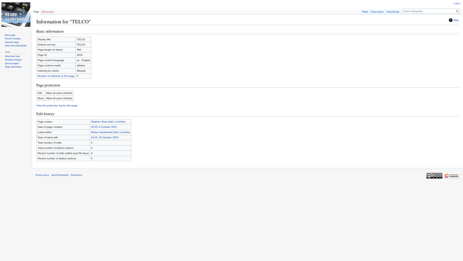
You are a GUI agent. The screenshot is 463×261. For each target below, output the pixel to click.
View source (377, 11)
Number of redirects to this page (56, 75)
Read (365, 11)
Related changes (13, 60)
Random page (12, 42)
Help (456, 20)
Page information (13, 67)
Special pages (12, 63)
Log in (457, 3)
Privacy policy (42, 175)
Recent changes (13, 38)
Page (36, 11)
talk (111, 121)
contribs (119, 121)
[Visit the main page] (15, 14)
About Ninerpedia (60, 175)
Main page (10, 35)
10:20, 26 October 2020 (104, 137)
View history (392, 11)
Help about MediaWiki (16, 45)
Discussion (47, 11)
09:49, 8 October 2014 (104, 126)
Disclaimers (76, 175)
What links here (12, 56)
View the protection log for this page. (57, 105)
